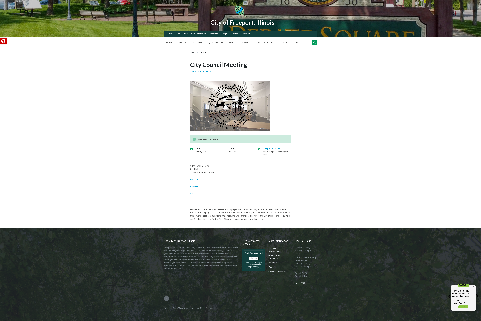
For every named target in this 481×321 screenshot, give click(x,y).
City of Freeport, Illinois (242, 22)
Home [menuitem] (169, 42)
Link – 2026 (300, 283)
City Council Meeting (202, 71)
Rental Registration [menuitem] (267, 42)
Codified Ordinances (277, 271)
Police (170, 34)
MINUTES (194, 186)
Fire (178, 34)
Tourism (272, 267)
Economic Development (274, 249)
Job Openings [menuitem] (216, 42)
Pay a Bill (246, 34)
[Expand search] (314, 42)
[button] (3, 41)
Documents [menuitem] (199, 42)
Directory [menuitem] (182, 42)
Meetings (214, 34)
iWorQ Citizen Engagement (195, 34)
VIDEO (193, 193)
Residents (272, 262)
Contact (235, 34)
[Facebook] (166, 298)
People (225, 34)
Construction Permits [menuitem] (239, 42)
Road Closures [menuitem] (290, 42)
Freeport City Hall (271, 148)
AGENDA (194, 179)
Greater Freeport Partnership (276, 256)
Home (192, 52)
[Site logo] (240, 16)
